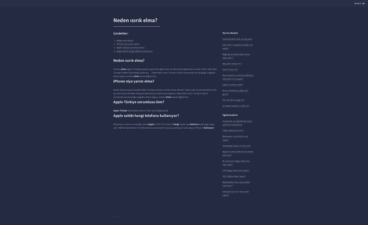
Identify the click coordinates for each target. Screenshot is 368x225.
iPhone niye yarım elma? (128, 44)
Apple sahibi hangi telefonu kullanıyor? (135, 51)
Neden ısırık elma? (125, 40)
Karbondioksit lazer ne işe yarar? (238, 39)
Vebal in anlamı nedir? (233, 84)
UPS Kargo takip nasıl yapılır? (236, 170)
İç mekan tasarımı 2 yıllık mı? (236, 105)
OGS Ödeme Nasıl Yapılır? (234, 176)
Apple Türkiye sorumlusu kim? (131, 47)
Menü (358, 3)
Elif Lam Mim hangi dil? (233, 100)
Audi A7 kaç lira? (230, 69)
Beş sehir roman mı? (232, 63)
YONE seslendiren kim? (233, 130)
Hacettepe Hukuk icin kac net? (237, 145)
